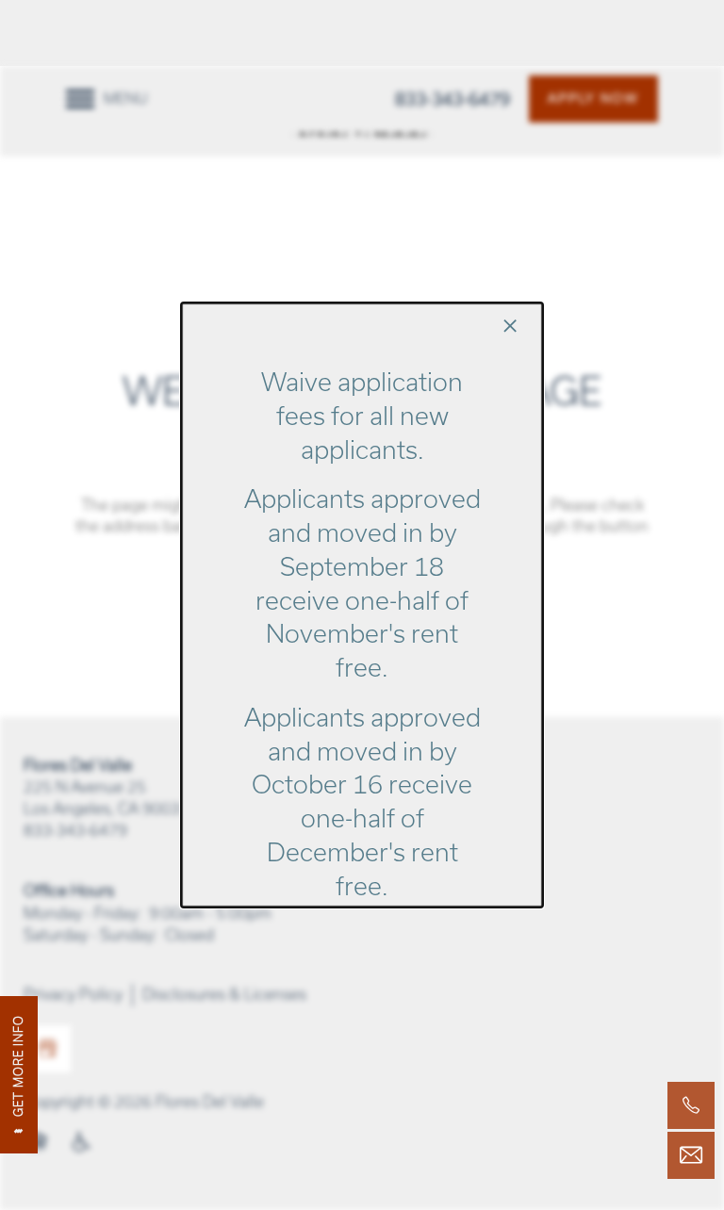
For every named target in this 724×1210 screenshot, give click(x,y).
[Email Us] (691, 1155)
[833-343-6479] (691, 1105)
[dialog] (362, 605)
